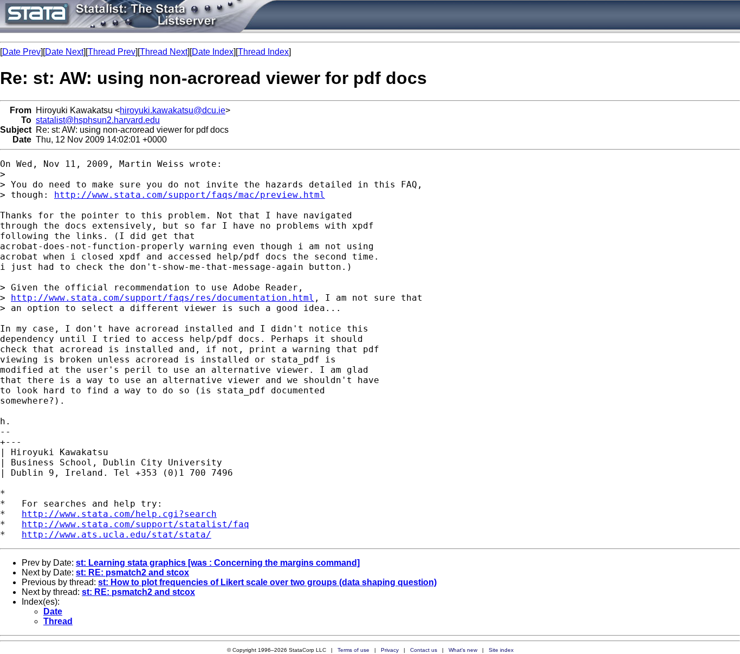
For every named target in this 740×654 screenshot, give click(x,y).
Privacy (390, 650)
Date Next (64, 51)
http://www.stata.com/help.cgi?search (119, 514)
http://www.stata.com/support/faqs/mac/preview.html (189, 195)
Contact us (423, 650)
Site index (501, 650)
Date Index (212, 51)
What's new (463, 650)
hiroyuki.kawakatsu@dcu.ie (172, 110)
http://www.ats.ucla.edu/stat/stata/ (116, 534)
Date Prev (21, 51)
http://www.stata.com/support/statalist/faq (135, 524)
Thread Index (263, 51)
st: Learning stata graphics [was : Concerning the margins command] (218, 562)
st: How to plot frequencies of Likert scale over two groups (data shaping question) (267, 582)
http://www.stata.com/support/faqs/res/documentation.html (162, 298)
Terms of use (353, 650)
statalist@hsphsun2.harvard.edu (98, 120)
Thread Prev (111, 51)
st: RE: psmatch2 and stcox (132, 572)
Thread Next (163, 51)
